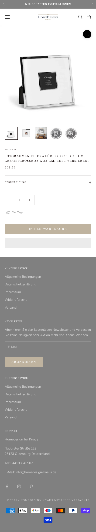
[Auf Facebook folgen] (7, 486)
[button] (48, 243)
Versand (11, 307)
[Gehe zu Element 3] (41, 133)
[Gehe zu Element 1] (11, 133)
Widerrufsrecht (16, 299)
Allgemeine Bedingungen (23, 276)
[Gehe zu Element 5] (70, 133)
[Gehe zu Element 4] (55, 133)
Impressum (13, 292)
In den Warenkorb (48, 229)
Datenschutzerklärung (20, 284)
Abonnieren (23, 361)
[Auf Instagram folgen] (19, 486)
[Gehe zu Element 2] (26, 133)
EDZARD (10, 149)
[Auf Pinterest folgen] (31, 486)
